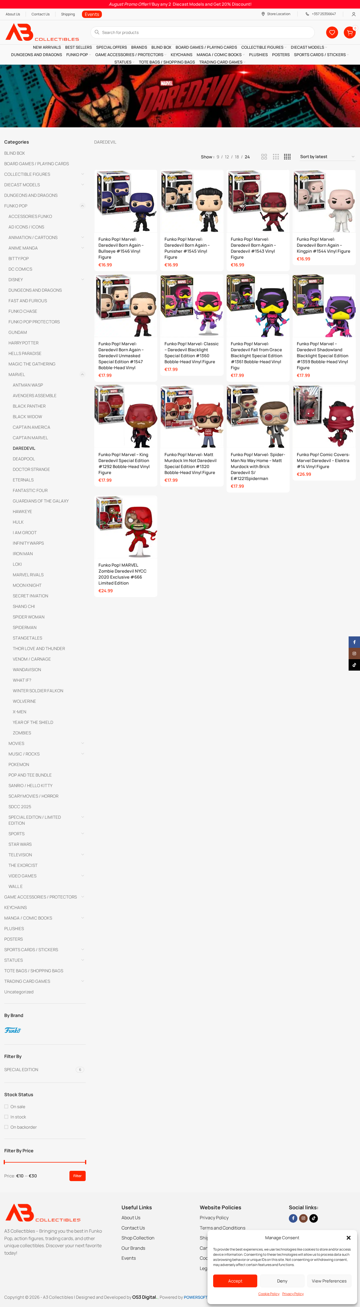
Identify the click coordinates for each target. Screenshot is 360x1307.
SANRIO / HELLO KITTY (30, 786)
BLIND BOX (14, 153)
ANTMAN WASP (28, 385)
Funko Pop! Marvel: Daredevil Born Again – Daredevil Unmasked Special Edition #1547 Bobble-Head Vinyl (121, 356)
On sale (18, 1107)
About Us (131, 1217)
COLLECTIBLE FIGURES (27, 174)
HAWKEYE (22, 511)
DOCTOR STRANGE (31, 469)
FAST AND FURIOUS (28, 301)
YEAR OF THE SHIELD (33, 722)
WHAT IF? (22, 680)
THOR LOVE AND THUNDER (39, 649)
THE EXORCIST (23, 865)
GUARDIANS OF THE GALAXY (41, 501)
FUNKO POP (15, 206)
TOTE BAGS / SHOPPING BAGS (33, 971)
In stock (18, 1117)
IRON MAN (23, 554)
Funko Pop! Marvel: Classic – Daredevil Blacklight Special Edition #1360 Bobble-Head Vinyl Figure (191, 353)
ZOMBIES (22, 733)
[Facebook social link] (293, 1218)
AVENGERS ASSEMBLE (35, 396)
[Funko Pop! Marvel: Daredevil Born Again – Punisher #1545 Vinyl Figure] (191, 201)
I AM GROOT (25, 533)
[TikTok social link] (313, 1218)
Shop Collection (138, 1238)
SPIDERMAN (24, 627)
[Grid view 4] (287, 157)
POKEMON (19, 764)
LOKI (17, 564)
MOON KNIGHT (27, 585)
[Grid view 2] (264, 157)
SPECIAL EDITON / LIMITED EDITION (35, 820)
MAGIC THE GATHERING (32, 364)
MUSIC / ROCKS (24, 754)
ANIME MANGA (23, 248)
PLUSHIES (14, 929)
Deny (282, 1281)
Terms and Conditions (222, 1228)
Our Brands (133, 1248)
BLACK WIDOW (27, 417)
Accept (235, 1281)
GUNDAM (18, 332)
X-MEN (19, 712)
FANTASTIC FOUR (30, 490)
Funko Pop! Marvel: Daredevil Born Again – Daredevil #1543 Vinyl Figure (253, 248)
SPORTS (16, 834)
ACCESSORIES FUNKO (30, 216)
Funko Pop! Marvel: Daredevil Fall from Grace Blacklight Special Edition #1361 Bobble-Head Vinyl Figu (256, 356)
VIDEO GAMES (22, 876)
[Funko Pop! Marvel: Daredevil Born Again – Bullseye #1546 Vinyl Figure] (125, 201)
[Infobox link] (92, 14)
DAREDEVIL (24, 448)
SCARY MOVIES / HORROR (33, 796)
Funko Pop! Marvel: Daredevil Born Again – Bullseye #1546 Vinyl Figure (121, 248)
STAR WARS (20, 844)
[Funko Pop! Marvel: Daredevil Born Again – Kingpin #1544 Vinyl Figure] (324, 201)
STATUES (13, 960)
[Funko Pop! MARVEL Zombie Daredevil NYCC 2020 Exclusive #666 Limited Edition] (125, 527)
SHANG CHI (24, 606)
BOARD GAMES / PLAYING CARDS (36, 164)
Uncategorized (19, 992)
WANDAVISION (27, 670)
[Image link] (42, 1213)
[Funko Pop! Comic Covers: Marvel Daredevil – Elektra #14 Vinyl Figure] (324, 416)
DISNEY (16, 280)
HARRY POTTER (23, 343)
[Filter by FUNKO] (44, 1030)
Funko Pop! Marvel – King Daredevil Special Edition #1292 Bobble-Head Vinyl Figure (124, 463)
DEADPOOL (24, 459)
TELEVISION (20, 855)
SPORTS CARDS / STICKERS (31, 950)
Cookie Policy (268, 1293)
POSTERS (13, 939)
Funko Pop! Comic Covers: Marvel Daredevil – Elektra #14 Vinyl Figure (323, 460)
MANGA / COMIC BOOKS (28, 918)
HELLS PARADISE (25, 353)
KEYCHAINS (15, 907)
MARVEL (17, 374)
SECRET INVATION (30, 596)
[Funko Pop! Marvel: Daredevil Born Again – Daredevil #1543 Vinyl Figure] (258, 201)
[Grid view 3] (276, 157)
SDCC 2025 (20, 807)
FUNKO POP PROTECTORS (34, 322)
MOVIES (16, 743)
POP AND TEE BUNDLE (30, 775)
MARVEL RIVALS (28, 575)
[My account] (354, 14)
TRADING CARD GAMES (27, 981)
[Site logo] (41, 32)
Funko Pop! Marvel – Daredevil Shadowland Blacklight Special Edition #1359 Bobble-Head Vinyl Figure (322, 356)
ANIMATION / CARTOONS (33, 237)
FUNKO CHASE (23, 311)
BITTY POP (19, 259)
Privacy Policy (293, 1293)
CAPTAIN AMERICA (31, 427)
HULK (18, 522)
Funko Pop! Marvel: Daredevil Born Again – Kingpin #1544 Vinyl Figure (323, 245)
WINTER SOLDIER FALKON (38, 691)
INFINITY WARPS (28, 543)
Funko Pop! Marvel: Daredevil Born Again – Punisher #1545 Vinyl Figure (187, 248)
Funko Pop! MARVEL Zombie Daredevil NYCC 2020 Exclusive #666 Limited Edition (122, 574)
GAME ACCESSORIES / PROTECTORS (40, 897)
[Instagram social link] (303, 1218)
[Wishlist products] (332, 32)
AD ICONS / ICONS (26, 227)
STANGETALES (27, 638)
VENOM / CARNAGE (32, 659)
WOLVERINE (24, 701)
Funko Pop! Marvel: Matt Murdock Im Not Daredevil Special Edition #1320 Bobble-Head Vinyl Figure (190, 463)
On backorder (24, 1127)
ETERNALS (23, 480)
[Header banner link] (180, 4)
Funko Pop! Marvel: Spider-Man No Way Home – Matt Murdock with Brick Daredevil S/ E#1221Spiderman (258, 466)
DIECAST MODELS (22, 185)
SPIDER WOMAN (28, 617)
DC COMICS (20, 269)
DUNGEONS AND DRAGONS (30, 195)
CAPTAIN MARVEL (30, 438)
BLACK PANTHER (29, 406)
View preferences (329, 1281)
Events (129, 1258)
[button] (348, 1238)
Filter (77, 1175)
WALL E (16, 886)
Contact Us (133, 1228)
